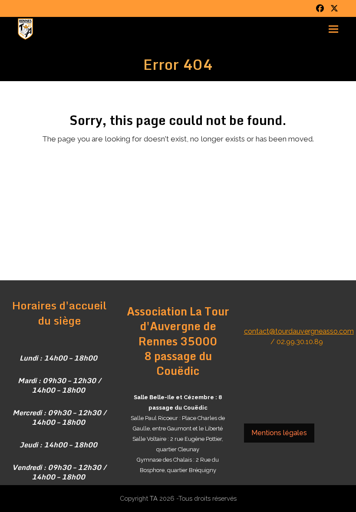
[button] (333, 29)
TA (154, 498)
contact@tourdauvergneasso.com (299, 331)
